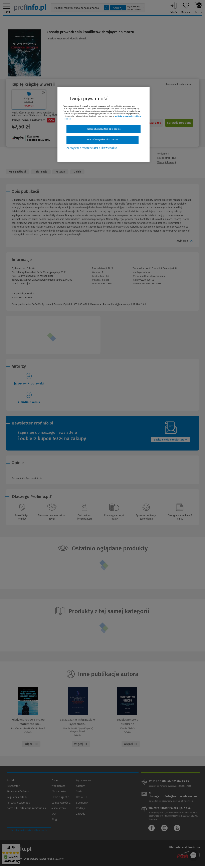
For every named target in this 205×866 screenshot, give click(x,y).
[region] (103, 124)
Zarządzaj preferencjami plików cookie (91, 148)
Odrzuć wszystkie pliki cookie (102, 139)
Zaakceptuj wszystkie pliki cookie (103, 129)
